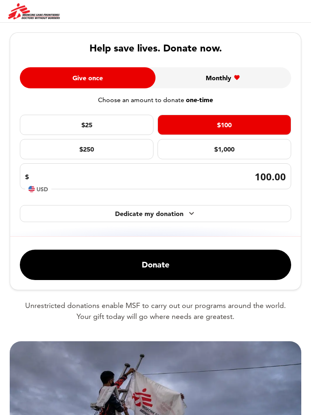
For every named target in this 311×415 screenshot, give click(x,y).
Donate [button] (155, 265)
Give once (87, 78)
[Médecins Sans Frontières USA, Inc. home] (34, 11)
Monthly (218, 78)
